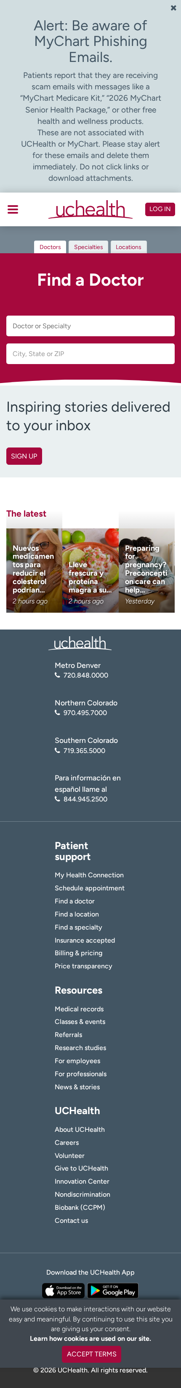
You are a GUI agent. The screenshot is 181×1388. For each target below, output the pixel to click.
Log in (160, 209)
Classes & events (80, 1022)
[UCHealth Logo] (80, 643)
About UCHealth (80, 1129)
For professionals (80, 1074)
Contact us (71, 1221)
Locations (128, 247)
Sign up (24, 456)
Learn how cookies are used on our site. (90, 1338)
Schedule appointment (90, 888)
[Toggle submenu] (12, 209)
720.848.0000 (86, 675)
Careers (67, 1143)
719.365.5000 (84, 751)
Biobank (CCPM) (80, 1207)
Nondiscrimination (82, 1194)
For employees (77, 1061)
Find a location (77, 914)
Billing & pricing (78, 953)
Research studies (80, 1048)
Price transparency (83, 966)
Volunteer (70, 1156)
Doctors (50, 247)
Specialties (88, 247)
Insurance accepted (85, 940)
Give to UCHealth (81, 1168)
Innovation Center (82, 1181)
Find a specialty (78, 927)
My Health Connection (89, 875)
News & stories (77, 1087)
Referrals (68, 1035)
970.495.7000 (85, 713)
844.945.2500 (85, 799)
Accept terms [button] (92, 1354)
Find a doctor (75, 901)
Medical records (79, 1009)
